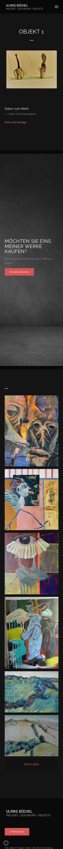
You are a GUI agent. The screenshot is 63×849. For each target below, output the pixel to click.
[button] (6, 843)
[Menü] (56, 7)
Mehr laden (31, 764)
